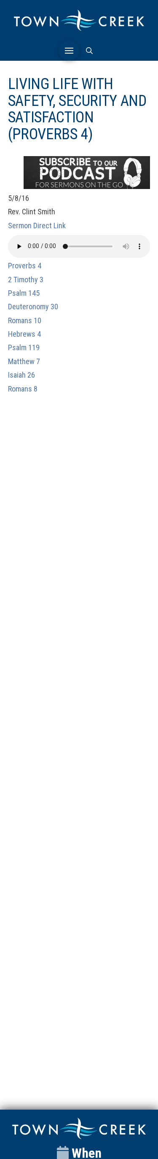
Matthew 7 (24, 361)
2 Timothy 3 (25, 279)
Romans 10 (24, 320)
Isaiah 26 (21, 374)
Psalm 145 (24, 293)
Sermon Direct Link (37, 225)
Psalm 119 (24, 347)
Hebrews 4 (24, 334)
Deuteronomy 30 (33, 306)
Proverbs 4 (24, 265)
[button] (69, 51)
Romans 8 (22, 388)
